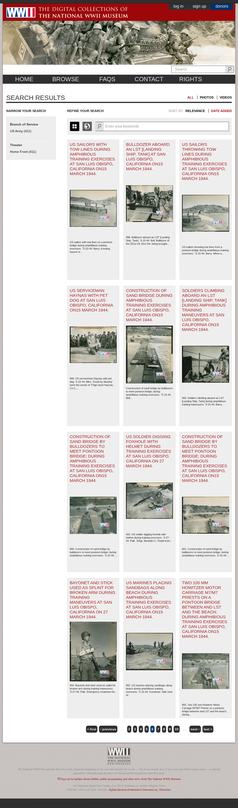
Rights (190, 79)
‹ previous (108, 729)
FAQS (107, 79)
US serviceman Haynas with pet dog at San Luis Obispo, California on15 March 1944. (91, 300)
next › (195, 729)
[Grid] (74, 126)
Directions (165, 789)
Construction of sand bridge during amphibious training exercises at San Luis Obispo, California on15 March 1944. (149, 305)
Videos (226, 97)
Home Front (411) (23, 152)
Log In (178, 6)
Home (24, 79)
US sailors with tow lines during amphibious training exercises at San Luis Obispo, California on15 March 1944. (92, 159)
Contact (149, 79)
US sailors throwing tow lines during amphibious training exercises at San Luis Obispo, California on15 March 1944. (204, 161)
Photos (207, 97)
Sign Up (199, 6)
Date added (221, 111)
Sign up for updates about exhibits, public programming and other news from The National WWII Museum (121, 779)
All (190, 97)
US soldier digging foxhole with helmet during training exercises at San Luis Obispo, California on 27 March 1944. (148, 451)
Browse (65, 79)
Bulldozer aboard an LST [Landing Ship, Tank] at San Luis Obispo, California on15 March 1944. (148, 156)
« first (91, 729)
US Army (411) (20, 131)
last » (208, 729)
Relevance (195, 111)
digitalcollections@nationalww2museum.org (133, 789)
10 (176, 729)
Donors (221, 6)
